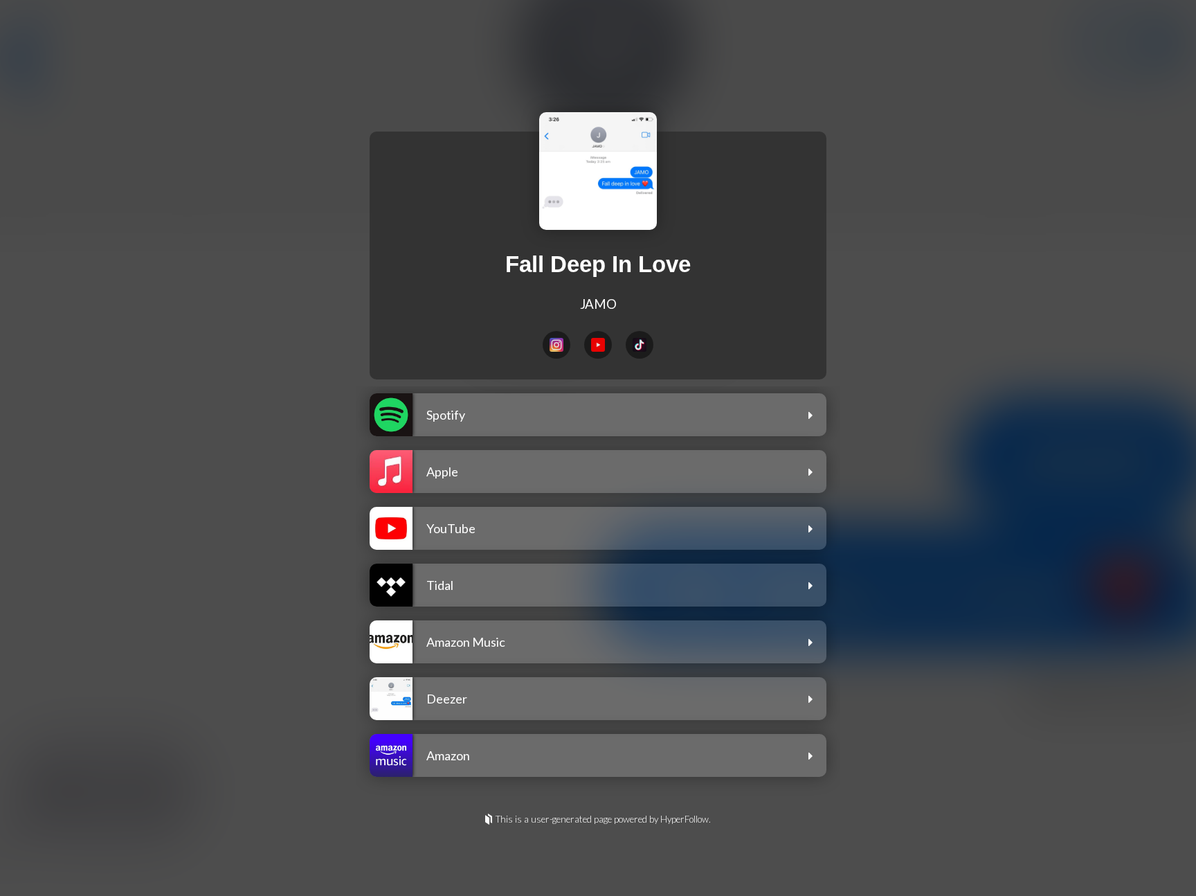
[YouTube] (598, 345)
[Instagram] (556, 345)
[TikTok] (639, 345)
